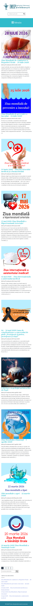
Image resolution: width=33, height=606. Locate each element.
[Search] (24, 14)
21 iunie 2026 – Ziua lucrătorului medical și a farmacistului (15, 171)
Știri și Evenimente (6, 65)
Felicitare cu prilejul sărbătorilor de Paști (16, 389)
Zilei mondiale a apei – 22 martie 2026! (15, 495)
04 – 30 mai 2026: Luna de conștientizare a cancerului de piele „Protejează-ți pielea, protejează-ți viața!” (14, 333)
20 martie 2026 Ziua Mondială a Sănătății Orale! (15, 546)
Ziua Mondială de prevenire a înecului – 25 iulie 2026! (14, 115)
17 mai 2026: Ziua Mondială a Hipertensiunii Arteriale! (13, 222)
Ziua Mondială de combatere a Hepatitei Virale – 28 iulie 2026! (15, 61)
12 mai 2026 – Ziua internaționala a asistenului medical (16, 278)
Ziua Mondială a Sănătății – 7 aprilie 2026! (14, 441)
